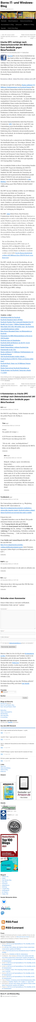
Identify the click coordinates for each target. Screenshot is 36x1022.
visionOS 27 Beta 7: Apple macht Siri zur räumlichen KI (13, 737)
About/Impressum (13, 21)
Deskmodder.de (5, 890)
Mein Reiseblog (4, 713)
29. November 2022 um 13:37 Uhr (9, 580)
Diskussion (19, 24)
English (10, 56)
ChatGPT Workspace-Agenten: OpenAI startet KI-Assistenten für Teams (16, 751)
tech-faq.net (4, 883)
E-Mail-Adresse (5, 637)
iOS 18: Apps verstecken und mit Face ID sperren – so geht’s (14, 730)
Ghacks (4, 878)
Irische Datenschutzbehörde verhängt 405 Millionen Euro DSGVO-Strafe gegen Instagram (17, 255)
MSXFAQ (4, 887)
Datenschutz (4, 378)
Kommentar (4, 609)
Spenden (3, 28)
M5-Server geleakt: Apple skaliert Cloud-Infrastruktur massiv (14, 758)
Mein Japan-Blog (4, 715)
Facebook (17, 377)
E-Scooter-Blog (4, 717)
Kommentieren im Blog (7, 24)
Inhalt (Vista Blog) (13, 28)
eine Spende (25, 683)
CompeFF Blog (5, 888)
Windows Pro (5, 876)
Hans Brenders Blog (6, 880)
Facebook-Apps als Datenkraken (10, 340)
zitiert (8, 214)
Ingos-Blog (4, 881)
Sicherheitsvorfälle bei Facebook (10, 317)
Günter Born (25, 52)
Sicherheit (23, 377)
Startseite (3, 21)
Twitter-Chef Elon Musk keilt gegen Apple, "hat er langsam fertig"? (27, 36)
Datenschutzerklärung (26, 21)
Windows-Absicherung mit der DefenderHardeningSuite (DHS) (20, 980)
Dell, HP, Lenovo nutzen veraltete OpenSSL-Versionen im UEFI (9, 36)
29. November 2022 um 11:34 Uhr (9, 409)
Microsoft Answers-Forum (23, 936)
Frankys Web (5, 894)
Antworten (3, 418)
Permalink (7, 380)
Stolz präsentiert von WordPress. (10, 996)
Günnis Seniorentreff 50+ (6, 712)
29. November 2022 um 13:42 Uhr (13, 457)
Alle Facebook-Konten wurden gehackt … (13, 356)
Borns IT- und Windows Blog (7, 705)
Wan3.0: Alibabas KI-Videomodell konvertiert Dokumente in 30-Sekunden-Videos (17, 744)
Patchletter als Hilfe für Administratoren (19, 954)
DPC (10, 124)
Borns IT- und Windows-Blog (17, 4)
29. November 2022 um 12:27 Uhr (9, 499)
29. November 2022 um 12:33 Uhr (11, 425)
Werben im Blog (4, 769)
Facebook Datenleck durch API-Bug (12, 320)
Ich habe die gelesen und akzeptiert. (18, 643)
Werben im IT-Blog (29, 24)
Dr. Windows (5, 892)
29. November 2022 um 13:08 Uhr (9, 564)
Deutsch (5, 692)
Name (3, 631)
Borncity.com (4, 703)
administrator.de (5, 885)
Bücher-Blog (3, 710)
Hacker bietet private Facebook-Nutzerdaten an (15, 368)
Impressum (3, 766)
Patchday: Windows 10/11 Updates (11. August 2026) (21, 981)
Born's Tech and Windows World (8, 706)
